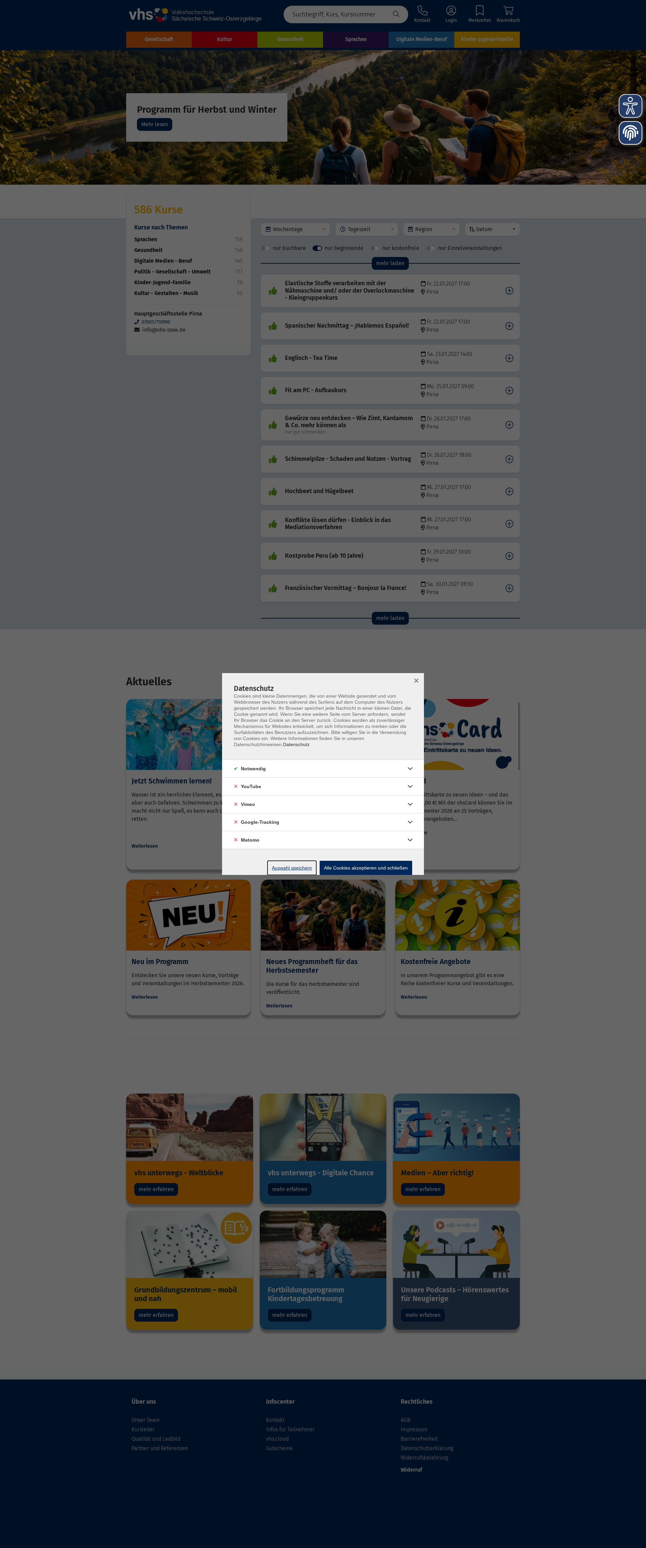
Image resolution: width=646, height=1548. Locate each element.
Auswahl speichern (292, 868)
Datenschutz (296, 744)
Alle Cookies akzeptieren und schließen (366, 868)
